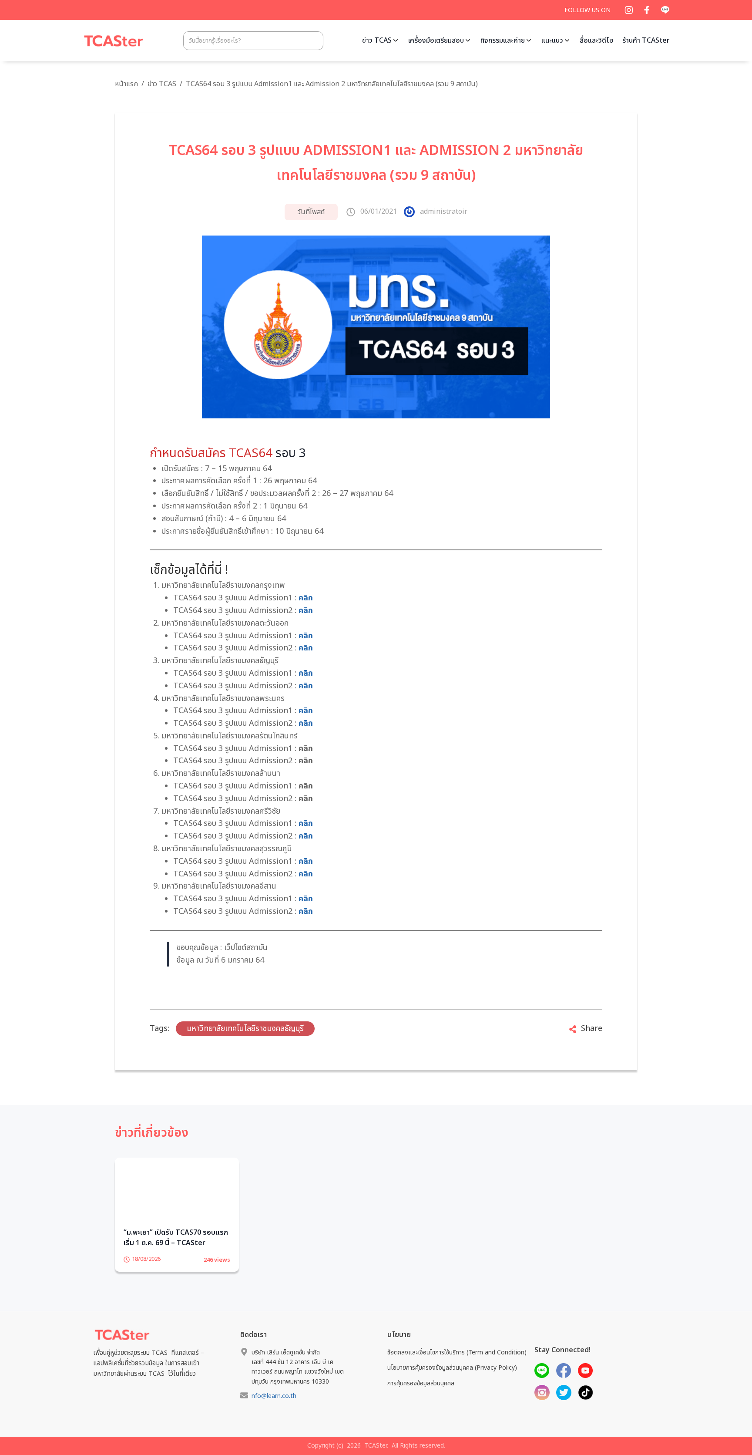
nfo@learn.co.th (274, 1409)
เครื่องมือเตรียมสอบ (436, 40)
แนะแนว (552, 40)
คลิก (306, 598)
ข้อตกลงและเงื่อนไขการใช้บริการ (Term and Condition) (457, 1365)
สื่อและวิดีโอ (597, 40)
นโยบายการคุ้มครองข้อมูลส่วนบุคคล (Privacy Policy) (452, 1381)
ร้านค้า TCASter (646, 40)
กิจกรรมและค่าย (502, 40)
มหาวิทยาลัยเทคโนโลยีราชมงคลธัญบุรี (245, 1028)
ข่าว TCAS (377, 40)
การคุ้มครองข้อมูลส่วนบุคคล (420, 1396)
